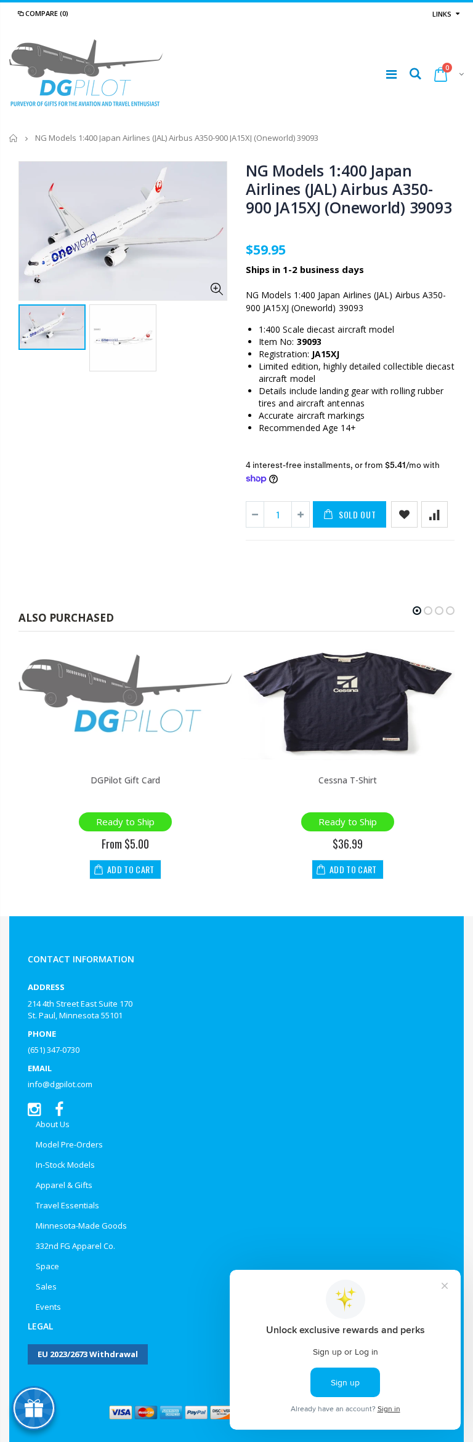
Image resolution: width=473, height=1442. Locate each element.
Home (13, 138)
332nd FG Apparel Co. (75, 1245)
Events (48, 1306)
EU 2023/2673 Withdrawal (88, 1354)
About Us (53, 1124)
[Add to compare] (434, 514)
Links (441, 13)
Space (47, 1266)
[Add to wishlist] (404, 514)
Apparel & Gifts (64, 1184)
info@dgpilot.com (60, 1084)
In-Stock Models (65, 1164)
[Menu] (391, 74)
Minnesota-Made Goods (81, 1225)
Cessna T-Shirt (347, 780)
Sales (46, 1286)
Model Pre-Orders (69, 1144)
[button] (416, 610)
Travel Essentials (67, 1205)
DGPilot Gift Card (125, 780)
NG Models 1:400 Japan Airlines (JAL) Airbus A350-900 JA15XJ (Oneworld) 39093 (348, 189)
